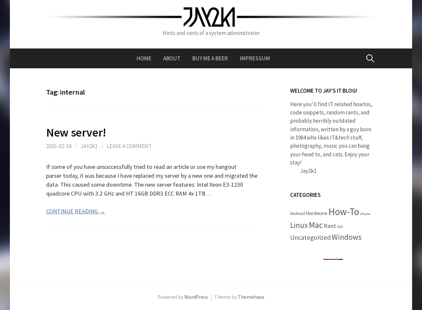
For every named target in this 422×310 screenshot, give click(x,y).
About (171, 58)
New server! (76, 132)
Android (297, 213)
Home (143, 58)
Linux (299, 225)
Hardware (316, 213)
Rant (330, 226)
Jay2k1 (89, 146)
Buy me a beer (210, 58)
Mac (316, 225)
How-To (343, 211)
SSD (340, 227)
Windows (347, 237)
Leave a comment (129, 146)
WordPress (196, 297)
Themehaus (251, 297)
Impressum (255, 58)
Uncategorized (310, 237)
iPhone (365, 214)
